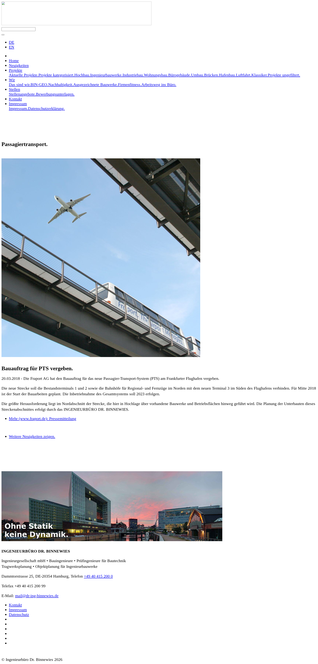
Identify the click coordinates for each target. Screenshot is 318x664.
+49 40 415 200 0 (98, 576)
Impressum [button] (18, 103)
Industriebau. (133, 75)
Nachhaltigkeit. (60, 84)
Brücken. (211, 75)
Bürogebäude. (179, 75)
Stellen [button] (14, 89)
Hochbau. (82, 75)
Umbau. (197, 75)
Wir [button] (12, 79)
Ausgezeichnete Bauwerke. (95, 84)
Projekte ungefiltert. (284, 75)
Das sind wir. (20, 84)
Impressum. (18, 108)
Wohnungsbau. (156, 75)
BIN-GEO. (39, 84)
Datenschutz (19, 614)
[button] (2, 34)
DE (11, 42)
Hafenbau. (227, 75)
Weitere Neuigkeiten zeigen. (32, 436)
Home (14, 60)
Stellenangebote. (22, 94)
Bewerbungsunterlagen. (55, 94)
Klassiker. (259, 75)
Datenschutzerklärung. (46, 108)
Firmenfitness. (129, 84)
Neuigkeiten (19, 65)
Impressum (18, 609)
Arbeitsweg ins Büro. (158, 84)
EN (11, 47)
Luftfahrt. (243, 75)
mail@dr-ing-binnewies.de (37, 595)
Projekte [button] (15, 70)
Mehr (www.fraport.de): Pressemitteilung (42, 418)
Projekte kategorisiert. (56, 75)
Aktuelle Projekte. (23, 75)
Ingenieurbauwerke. (106, 75)
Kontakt (15, 99)
